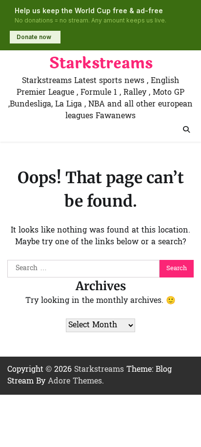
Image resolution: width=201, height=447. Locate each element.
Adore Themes (75, 381)
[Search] (186, 129)
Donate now (34, 37)
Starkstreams (101, 63)
